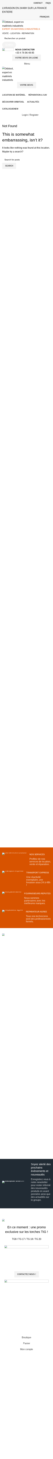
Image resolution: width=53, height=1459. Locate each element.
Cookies (6, 1152)
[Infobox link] (26, 51)
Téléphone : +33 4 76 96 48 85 (21, 982)
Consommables (9, 1076)
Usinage (6, 1051)
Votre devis (26, 85)
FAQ (4, 1015)
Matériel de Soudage (12, 1038)
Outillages (6, 1066)
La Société (7, 1005)
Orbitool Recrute (10, 1021)
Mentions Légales (10, 1147)
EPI (3, 1071)
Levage (5, 1056)
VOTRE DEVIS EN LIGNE (26, 58)
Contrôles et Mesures (12, 1061)
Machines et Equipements (8, 1044)
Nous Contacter (9, 1010)
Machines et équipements (14, 1099)
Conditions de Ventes (12, 1142)
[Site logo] (15, 23)
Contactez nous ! (26, 1274)
